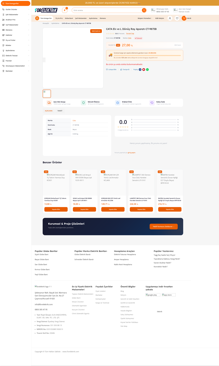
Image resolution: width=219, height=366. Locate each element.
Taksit (59, 111)
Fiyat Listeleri (101, 291)
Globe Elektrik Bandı (82, 254)
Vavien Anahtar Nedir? (162, 263)
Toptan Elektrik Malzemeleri (82, 294)
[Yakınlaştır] (43, 59)
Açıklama (48, 111)
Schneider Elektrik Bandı (84, 259)
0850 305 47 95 (162, 11)
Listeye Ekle (112, 69)
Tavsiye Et (126, 69)
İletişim (123, 295)
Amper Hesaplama (121, 259)
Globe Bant (76, 298)
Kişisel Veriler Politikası (129, 322)
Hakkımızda (125, 307)
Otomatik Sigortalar (79, 306)
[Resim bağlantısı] (52, 287)
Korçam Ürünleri (78, 310)
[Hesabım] (169, 18)
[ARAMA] (144, 10)
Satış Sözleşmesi (127, 314)
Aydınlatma (55, 23)
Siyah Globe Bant (41, 254)
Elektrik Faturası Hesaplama (125, 254)
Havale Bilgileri (126, 311)
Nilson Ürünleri (78, 302)
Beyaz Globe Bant (42, 259)
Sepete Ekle (56, 209)
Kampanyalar (101, 299)
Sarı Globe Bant (41, 264)
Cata (129, 38)
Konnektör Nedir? (160, 266)
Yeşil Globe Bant (41, 274)
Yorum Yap (130, 33)
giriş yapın (131, 153)
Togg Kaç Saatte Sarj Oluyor (164, 255)
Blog (122, 291)
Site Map (124, 326)
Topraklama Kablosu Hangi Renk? (167, 259)
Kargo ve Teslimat (102, 303)
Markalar (99, 295)
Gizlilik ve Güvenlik (128, 303)
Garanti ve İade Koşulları (130, 299)
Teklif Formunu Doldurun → (164, 226)
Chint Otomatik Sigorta (80, 313)
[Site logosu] (46, 10)
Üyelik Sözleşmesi (127, 318)
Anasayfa (46, 23)
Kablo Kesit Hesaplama (123, 264)
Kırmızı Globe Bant (42, 269)
